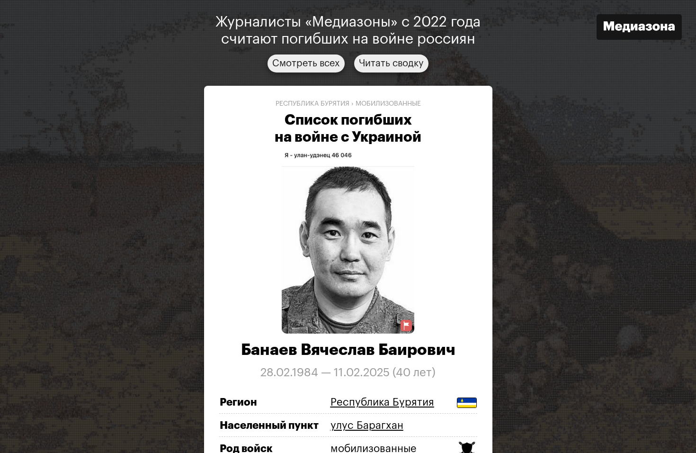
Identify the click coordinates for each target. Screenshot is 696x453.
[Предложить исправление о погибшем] (406, 325)
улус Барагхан (366, 425)
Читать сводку (391, 63)
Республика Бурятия (312, 103)
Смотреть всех (306, 63)
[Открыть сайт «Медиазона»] (639, 28)
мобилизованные (388, 103)
